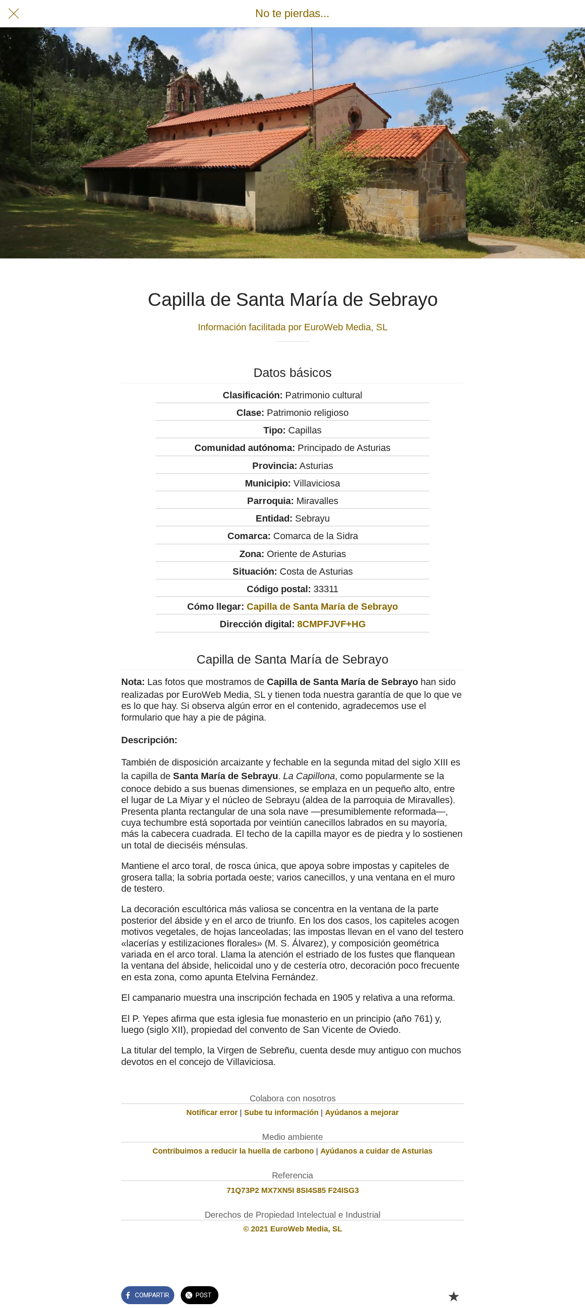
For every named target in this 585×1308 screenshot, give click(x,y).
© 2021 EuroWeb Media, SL (292, 1229)
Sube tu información (281, 1112)
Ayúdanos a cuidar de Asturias (376, 1151)
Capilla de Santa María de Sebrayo (322, 606)
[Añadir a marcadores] (453, 1296)
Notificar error (212, 1112)
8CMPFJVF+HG (331, 624)
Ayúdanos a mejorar (362, 1112)
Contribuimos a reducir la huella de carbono (233, 1151)
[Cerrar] (14, 14)
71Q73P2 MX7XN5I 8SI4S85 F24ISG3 (293, 1190)
